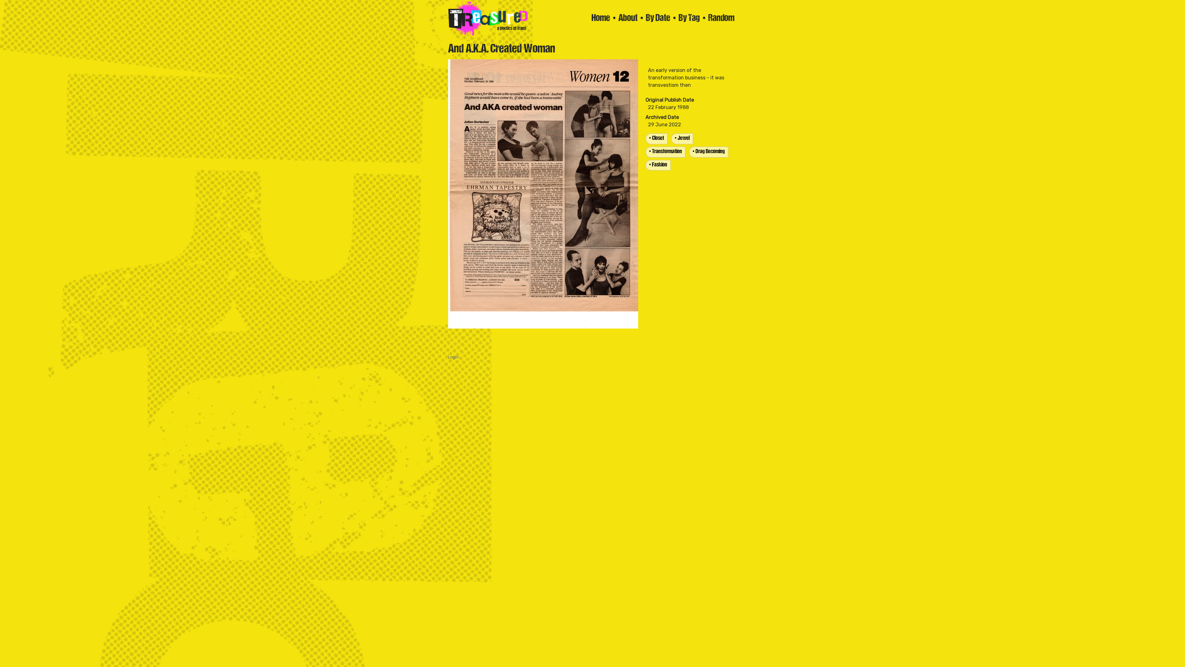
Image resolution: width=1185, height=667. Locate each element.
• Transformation (665, 152)
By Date (658, 18)
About (628, 18)
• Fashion (658, 165)
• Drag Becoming (708, 152)
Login (453, 357)
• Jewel (682, 138)
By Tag (689, 18)
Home (601, 18)
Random (721, 18)
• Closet (656, 138)
